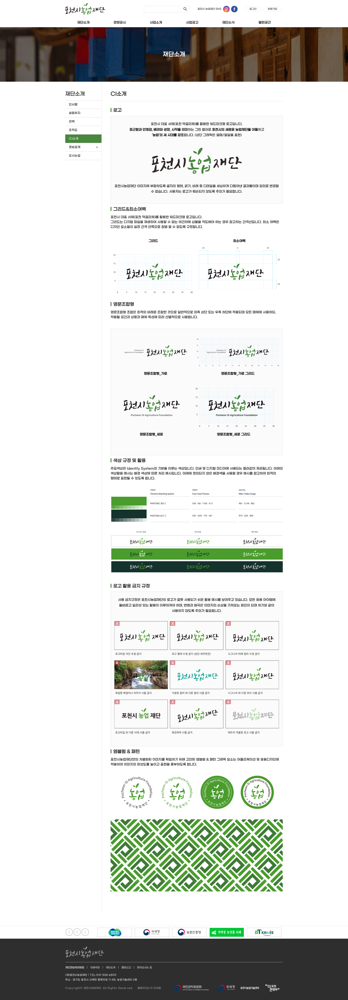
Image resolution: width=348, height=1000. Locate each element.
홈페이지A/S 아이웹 (149, 988)
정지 (77, 932)
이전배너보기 (69, 932)
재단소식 (228, 23)
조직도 (73, 130)
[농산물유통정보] (227, 932)
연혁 (72, 121)
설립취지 (74, 113)
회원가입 (272, 9)
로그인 (252, 9)
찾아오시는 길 (144, 967)
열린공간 (264, 23)
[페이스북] (234, 9)
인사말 (73, 104)
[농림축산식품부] (264, 932)
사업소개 (156, 23)
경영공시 (119, 23)
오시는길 (74, 155)
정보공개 (74, 147)
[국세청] (114, 932)
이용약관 (95, 967)
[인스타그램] (226, 9)
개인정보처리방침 (74, 967)
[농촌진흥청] (152, 932)
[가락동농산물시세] (189, 932)
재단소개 (83, 23)
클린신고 (126, 967)
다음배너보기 (85, 932)
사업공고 (192, 23)
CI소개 (73, 138)
